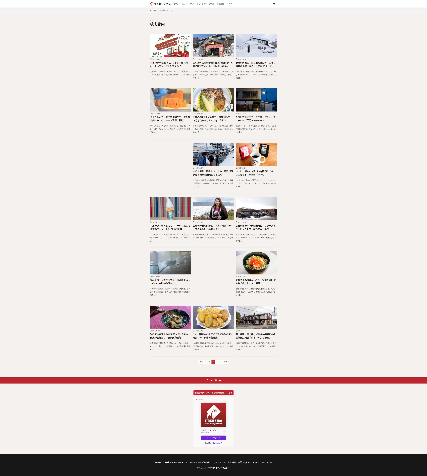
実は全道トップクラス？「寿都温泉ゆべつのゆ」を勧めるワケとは (170, 282)
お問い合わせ (244, 462)
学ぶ (192, 4)
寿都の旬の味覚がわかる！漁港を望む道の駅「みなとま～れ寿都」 (256, 282)
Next (225, 362)
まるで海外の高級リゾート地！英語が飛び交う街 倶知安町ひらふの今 (213, 173)
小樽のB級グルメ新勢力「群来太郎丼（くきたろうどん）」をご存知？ (211, 119)
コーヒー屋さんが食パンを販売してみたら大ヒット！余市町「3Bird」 (256, 173)
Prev (201, 362)
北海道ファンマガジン (220, 468)
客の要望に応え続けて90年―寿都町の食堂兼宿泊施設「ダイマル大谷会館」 (256, 336)
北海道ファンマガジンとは (175, 462)
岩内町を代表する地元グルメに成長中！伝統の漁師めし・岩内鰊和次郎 (170, 336)
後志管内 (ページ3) (166, 10)
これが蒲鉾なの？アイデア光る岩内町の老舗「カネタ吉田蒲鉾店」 (213, 336)
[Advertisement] (170, 166)
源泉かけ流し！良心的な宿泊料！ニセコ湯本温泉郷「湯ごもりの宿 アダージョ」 (256, 64)
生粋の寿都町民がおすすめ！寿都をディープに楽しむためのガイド (213, 227)
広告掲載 (232, 462)
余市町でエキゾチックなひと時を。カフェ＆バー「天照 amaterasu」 (256, 119)
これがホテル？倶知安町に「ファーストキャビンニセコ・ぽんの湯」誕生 (256, 227)
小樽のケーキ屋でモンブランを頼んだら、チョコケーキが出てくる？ (169, 64)
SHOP (229, 4)
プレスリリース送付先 (199, 462)
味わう (184, 4)
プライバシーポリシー (262, 462)
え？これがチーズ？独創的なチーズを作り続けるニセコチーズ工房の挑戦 (170, 119)
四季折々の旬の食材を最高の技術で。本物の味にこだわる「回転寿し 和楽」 (213, 64)
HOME (154, 10)
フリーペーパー (218, 462)
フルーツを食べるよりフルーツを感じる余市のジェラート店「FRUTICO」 (170, 227)
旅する (176, 4)
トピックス (201, 4)
